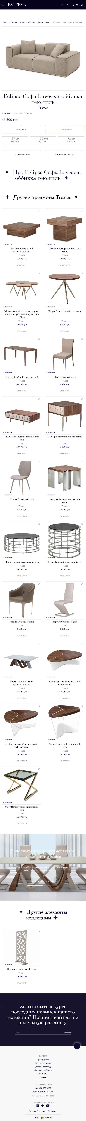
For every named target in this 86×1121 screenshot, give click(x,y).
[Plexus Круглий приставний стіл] (64, 541)
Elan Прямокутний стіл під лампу (64, 437)
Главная (5, 22)
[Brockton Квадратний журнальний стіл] (21, 227)
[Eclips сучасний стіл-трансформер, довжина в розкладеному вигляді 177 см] (21, 290)
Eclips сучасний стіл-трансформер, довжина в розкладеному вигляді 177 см (22, 315)
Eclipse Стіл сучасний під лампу (64, 312)
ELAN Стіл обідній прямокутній (22, 377)
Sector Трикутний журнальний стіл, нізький (65, 683)
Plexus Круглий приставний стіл (64, 562)
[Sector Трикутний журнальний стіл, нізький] (64, 660)
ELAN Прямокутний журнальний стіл (22, 438)
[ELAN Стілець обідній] (64, 356)
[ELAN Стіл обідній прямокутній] (21, 356)
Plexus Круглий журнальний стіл (22, 562)
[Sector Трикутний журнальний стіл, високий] (21, 723)
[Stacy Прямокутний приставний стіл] (21, 785)
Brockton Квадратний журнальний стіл (22, 250)
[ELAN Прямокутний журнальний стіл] (21, 415)
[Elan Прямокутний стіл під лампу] (64, 415)
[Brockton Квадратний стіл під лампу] (64, 227)
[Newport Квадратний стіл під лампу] (64, 478)
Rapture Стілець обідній (65, 622)
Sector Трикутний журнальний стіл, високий (22, 745)
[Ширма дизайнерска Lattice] (21, 948)
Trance (22, 22)
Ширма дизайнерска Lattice (21, 969)
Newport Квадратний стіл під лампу (65, 501)
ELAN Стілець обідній (65, 377)
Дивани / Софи (43, 22)
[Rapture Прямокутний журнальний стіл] (21, 660)
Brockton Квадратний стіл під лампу (64, 250)
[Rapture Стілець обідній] (64, 600)
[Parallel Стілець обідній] (21, 600)
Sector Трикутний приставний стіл (64, 745)
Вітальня (31, 22)
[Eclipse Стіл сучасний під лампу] (64, 290)
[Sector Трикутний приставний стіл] (64, 723)
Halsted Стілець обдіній (22, 500)
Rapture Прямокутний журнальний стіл (21, 683)
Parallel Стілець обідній (22, 622)
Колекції (14, 22)
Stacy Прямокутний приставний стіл (21, 808)
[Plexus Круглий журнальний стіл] (21, 541)
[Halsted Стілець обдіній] (21, 478)
